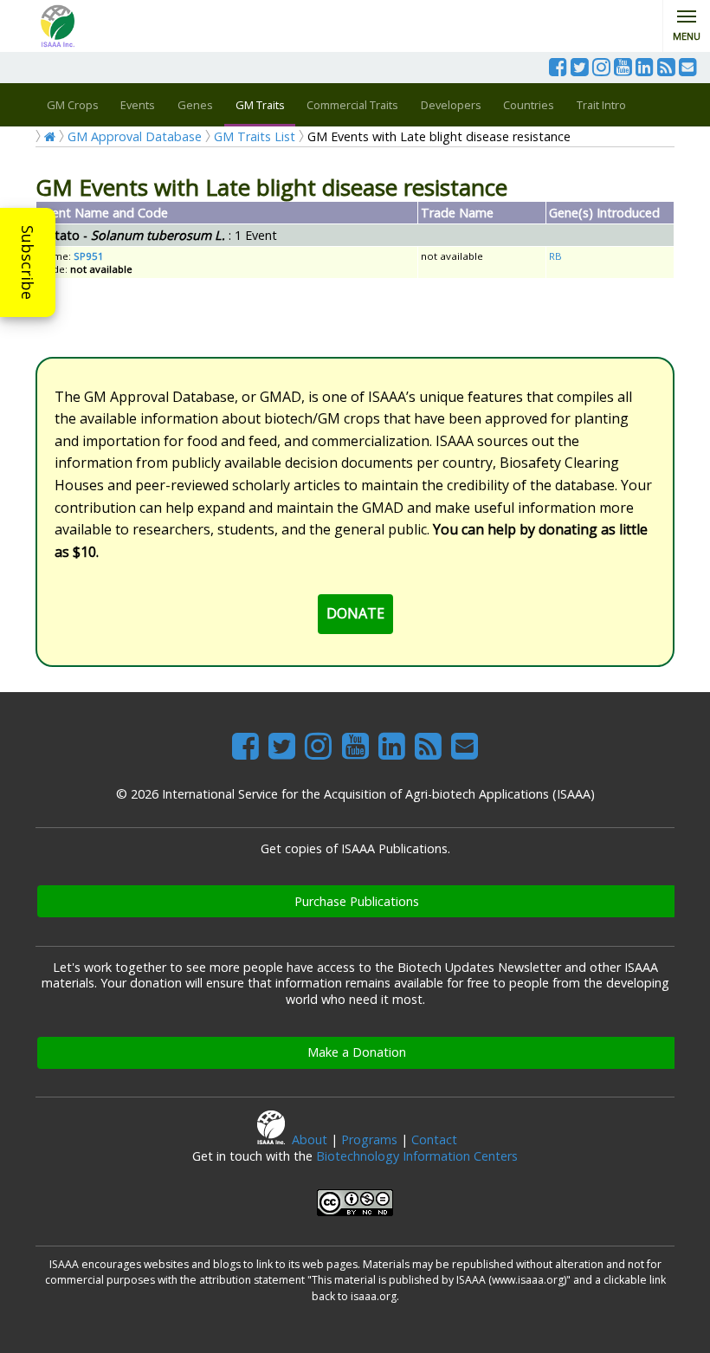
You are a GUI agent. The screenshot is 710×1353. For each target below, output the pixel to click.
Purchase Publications (356, 901)
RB (555, 255)
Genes (195, 105)
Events (137, 105)
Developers (451, 105)
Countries (528, 105)
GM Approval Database (135, 136)
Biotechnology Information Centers (417, 1156)
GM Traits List (254, 136)
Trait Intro (601, 105)
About (309, 1139)
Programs (369, 1139)
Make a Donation (356, 1052)
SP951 (89, 255)
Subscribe (27, 262)
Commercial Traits (352, 105)
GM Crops (73, 105)
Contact (434, 1139)
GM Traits (260, 105)
